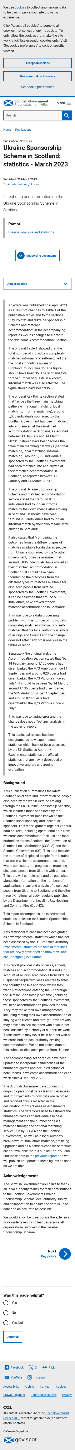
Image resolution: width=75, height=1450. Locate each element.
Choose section (17, 283)
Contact (45, 1386)
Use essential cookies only (37, 76)
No (14, 1313)
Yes (14, 1303)
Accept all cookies (38, 63)
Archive (29, 1386)
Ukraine (34, 184)
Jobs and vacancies (43, 1395)
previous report (46, 1156)
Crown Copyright (14, 1395)
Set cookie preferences (37, 87)
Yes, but (17, 1323)
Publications (23, 129)
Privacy (67, 1395)
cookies (20, 7)
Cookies (61, 1386)
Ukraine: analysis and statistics (31, 232)
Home (7, 129)
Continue (13, 1336)
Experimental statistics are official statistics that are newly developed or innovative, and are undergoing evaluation (35, 952)
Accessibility (11, 1386)
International (19, 184)
